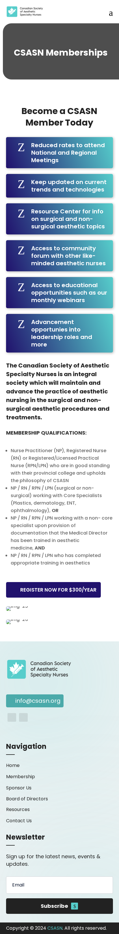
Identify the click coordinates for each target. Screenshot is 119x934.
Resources (18, 809)
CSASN (54, 928)
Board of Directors (27, 798)
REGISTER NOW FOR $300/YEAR (58, 589)
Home (13, 765)
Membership (20, 776)
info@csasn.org (38, 701)
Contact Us (19, 820)
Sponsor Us (18, 788)
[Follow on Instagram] (23, 717)
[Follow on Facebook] (12, 717)
